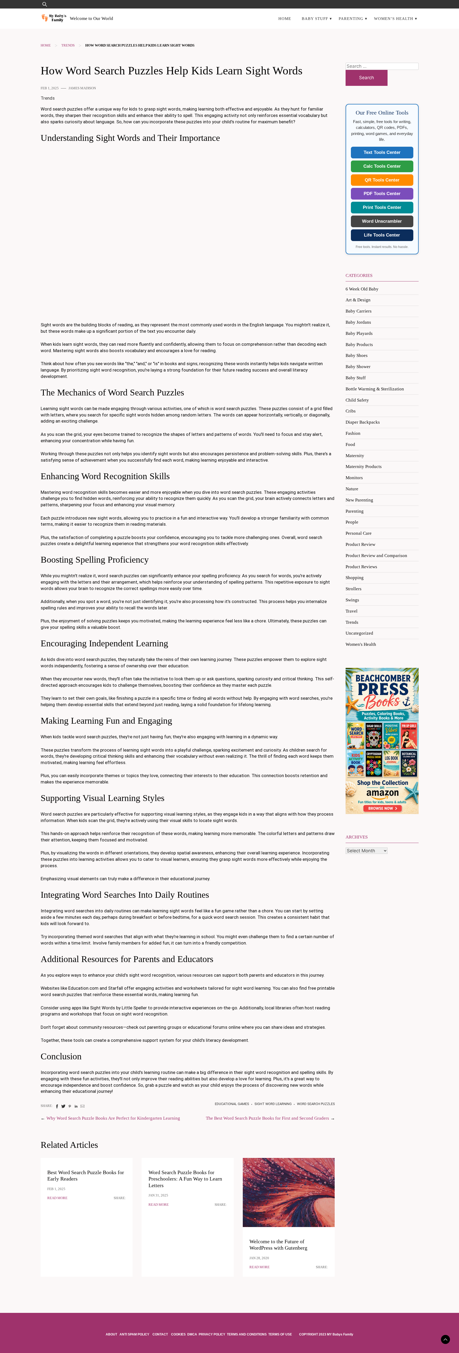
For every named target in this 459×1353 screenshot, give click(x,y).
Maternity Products (364, 466)
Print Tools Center (382, 207)
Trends (68, 45)
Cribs (351, 411)
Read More (57, 1198)
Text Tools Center (382, 152)
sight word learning (273, 1104)
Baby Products (359, 344)
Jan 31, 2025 (158, 1195)
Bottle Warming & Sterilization (375, 388)
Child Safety (357, 400)
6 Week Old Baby (362, 289)
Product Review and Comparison (376, 555)
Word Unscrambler (382, 221)
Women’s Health (393, 18)
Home (284, 18)
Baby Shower (358, 366)
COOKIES (178, 1334)
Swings (352, 599)
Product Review (360, 544)
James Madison (82, 88)
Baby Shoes (357, 355)
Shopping (355, 577)
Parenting (351, 18)
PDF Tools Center (382, 193)
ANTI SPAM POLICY (135, 1334)
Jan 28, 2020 (259, 1258)
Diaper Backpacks (363, 422)
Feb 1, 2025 (50, 88)
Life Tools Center (382, 235)
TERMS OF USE (280, 1334)
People (352, 522)
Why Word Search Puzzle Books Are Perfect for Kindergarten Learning (113, 1118)
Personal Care (359, 533)
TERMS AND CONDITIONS (247, 1334)
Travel (352, 611)
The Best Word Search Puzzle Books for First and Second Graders (267, 1118)
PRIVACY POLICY (212, 1334)
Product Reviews (361, 566)
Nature (352, 488)
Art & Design (358, 299)
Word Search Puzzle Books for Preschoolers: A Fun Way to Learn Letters (185, 1179)
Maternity (355, 455)
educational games (232, 1104)
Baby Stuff (315, 18)
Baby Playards (359, 333)
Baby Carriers (359, 311)
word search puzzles (316, 1104)
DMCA (192, 1334)
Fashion (353, 433)
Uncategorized (359, 633)
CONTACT (160, 1334)
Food (350, 444)
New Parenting (359, 500)
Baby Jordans (358, 322)
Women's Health (361, 644)
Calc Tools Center (382, 166)
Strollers (354, 588)
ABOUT (112, 1334)
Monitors (354, 477)
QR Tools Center (382, 180)
